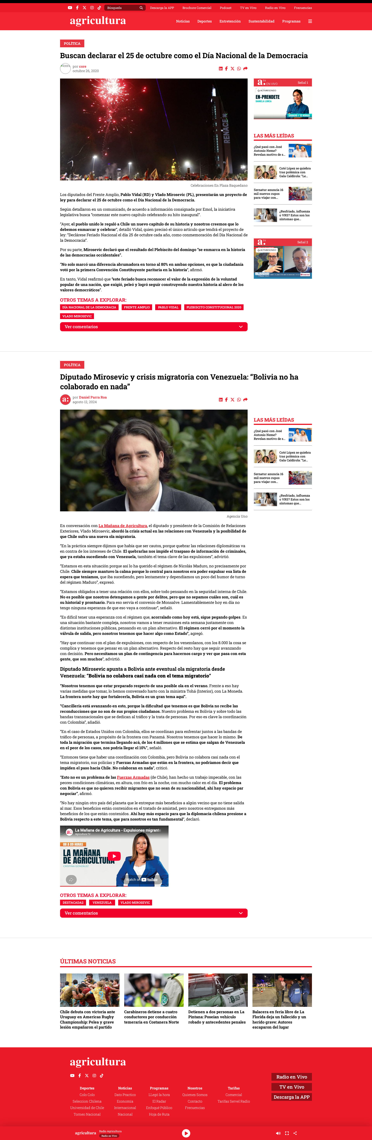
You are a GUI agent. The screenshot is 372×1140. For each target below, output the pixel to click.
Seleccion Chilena (87, 1101)
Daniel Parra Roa (93, 397)
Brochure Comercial (197, 7)
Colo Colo (87, 1094)
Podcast (226, 7)
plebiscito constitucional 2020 (214, 307)
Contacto (195, 1101)
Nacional (125, 1114)
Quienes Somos (195, 1094)
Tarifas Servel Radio (234, 1101)
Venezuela (102, 902)
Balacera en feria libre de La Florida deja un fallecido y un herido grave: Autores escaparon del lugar (279, 1019)
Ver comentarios (81, 326)
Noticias (183, 21)
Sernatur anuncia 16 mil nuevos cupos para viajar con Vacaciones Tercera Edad (268, 193)
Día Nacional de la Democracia (89, 307)
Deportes (204, 21)
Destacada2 (73, 902)
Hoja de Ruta (159, 1114)
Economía (125, 1101)
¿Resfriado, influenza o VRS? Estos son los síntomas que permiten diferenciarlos (294, 215)
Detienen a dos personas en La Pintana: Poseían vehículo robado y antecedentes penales (217, 1016)
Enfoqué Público (159, 1107)
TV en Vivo (248, 7)
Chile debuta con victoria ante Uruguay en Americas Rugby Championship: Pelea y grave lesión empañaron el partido (87, 1019)
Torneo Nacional (87, 1114)
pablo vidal (168, 307)
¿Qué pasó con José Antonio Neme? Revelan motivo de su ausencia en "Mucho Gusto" (269, 150)
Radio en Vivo (275, 7)
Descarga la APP (162, 8)
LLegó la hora (159, 1094)
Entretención (230, 21)
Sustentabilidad (262, 21)
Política (72, 43)
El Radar (159, 1101)
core (82, 66)
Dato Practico (125, 1094)
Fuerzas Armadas (133, 777)
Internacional (125, 1107)
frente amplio (137, 307)
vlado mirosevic (77, 316)
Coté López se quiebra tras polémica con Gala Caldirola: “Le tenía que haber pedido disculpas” (295, 172)
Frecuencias (303, 7)
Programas (291, 21)
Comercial (234, 1094)
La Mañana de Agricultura (123, 525)
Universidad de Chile (87, 1107)
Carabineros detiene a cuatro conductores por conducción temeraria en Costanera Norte (151, 1016)
